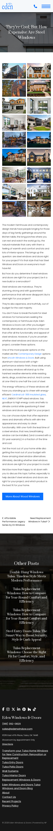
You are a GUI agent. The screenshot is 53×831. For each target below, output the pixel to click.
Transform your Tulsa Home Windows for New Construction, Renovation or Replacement (25, 754)
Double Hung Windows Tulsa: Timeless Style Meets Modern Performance (26, 576)
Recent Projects (11, 801)
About (6, 792)
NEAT (4, 398)
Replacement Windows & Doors (21, 779)
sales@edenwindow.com (17, 729)
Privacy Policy (10, 805)
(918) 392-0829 (11, 723)
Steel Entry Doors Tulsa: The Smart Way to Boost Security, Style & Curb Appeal (26, 635)
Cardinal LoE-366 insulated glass (28, 394)
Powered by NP (40, 822)
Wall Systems (10, 771)
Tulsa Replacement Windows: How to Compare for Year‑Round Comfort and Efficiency (26, 595)
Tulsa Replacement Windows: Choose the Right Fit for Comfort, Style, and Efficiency (26, 654)
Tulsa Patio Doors (12, 766)
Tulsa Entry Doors (12, 762)
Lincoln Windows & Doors (21, 357)
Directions (7, 744)
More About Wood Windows (23, 496)
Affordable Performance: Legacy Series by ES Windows (13, 522)
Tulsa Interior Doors (14, 775)
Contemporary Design (30, 353)
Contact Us (9, 797)
